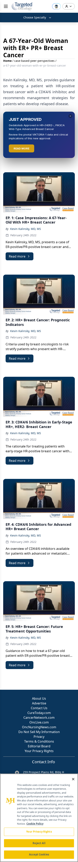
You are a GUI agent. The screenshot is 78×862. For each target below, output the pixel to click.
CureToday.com (39, 713)
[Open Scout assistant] (56, 6)
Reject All (39, 843)
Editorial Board (39, 746)
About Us (39, 698)
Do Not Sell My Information (39, 732)
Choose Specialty (34, 17)
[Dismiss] (70, 116)
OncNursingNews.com (39, 727)
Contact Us (39, 708)
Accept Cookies (39, 854)
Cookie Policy (34, 823)
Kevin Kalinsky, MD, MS (25, 229)
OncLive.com (39, 722)
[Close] (73, 779)
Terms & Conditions (39, 741)
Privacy (39, 736)
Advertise (39, 703)
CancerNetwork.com (39, 717)
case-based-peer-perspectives (34, 61)
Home (7, 61)
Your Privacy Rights (39, 751)
